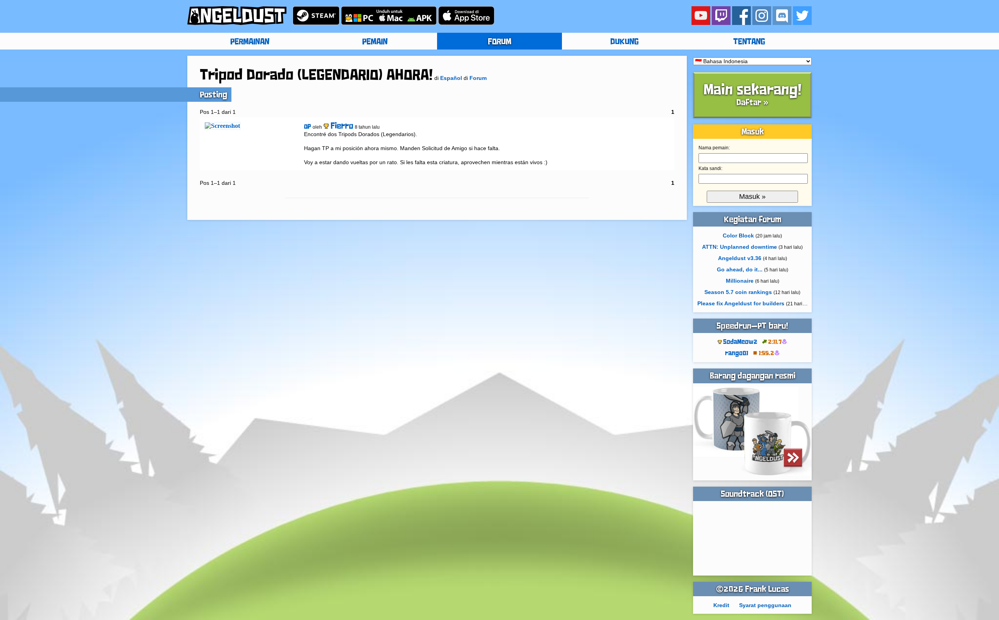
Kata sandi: (710, 168)
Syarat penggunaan (765, 605)
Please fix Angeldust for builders (740, 303)
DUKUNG (624, 42)
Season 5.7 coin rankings (738, 292)
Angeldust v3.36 (739, 258)
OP (307, 127)
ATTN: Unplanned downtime (739, 247)
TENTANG (749, 42)
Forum (478, 78)
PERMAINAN (249, 42)
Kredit (721, 605)
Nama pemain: (714, 148)
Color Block (738, 235)
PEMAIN (375, 42)
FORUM (499, 42)
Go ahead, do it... (740, 269)
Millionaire (740, 281)
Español (451, 78)
